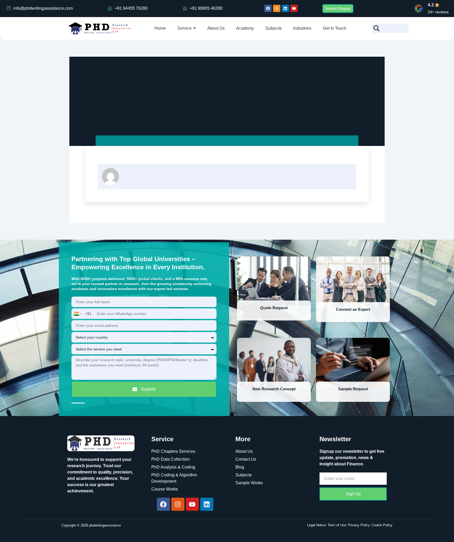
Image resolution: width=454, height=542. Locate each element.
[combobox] (390, 28)
